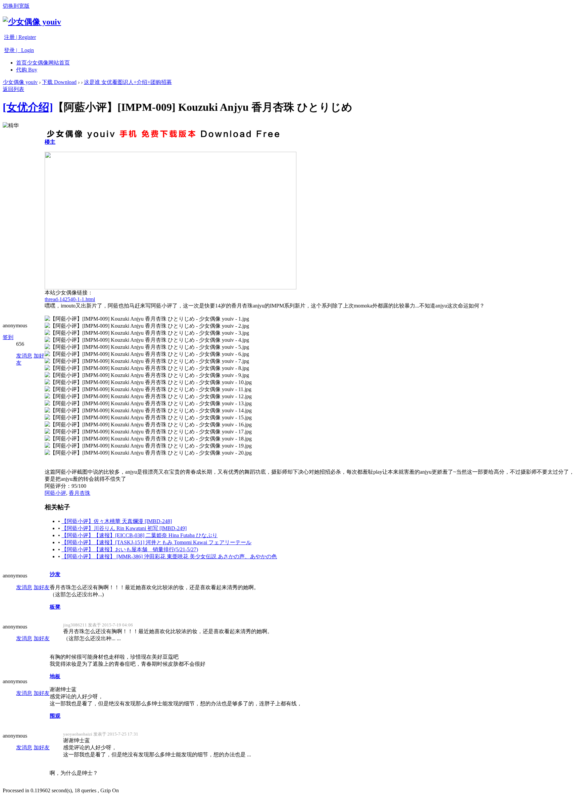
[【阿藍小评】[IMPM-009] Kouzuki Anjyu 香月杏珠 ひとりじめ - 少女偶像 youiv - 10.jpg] (148, 382)
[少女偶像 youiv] (32, 21)
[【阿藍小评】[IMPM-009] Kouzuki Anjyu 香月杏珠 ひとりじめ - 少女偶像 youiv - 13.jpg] (148, 403)
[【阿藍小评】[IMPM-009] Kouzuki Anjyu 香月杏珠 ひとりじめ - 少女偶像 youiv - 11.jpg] (148, 389)
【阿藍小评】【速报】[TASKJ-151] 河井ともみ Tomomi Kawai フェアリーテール (156, 542)
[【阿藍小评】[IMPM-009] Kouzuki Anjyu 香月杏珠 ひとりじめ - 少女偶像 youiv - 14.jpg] (148, 410)
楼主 (50, 142)
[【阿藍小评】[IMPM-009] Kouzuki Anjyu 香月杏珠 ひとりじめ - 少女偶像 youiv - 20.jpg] (148, 453)
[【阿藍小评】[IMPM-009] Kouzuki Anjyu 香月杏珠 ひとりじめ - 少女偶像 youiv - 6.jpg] (147, 354)
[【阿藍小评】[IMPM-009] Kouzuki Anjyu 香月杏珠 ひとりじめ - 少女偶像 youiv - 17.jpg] (148, 431)
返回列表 (13, 89)
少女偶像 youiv (20, 82)
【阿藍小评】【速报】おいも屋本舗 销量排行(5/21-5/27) (129, 549)
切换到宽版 (16, 6)
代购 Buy (26, 70)
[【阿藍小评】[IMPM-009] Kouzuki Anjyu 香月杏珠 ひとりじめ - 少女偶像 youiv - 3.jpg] (147, 333)
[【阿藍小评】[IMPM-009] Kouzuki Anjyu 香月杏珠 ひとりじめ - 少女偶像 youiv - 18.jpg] (148, 438)
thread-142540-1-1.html (70, 299)
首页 (43, 62)
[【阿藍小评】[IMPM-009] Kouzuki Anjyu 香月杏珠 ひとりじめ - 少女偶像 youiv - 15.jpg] (148, 417)
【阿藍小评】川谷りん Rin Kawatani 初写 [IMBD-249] (124, 528)
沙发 (55, 574)
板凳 (55, 607)
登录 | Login (19, 50)
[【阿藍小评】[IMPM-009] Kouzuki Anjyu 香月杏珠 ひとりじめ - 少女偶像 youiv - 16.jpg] (148, 424)
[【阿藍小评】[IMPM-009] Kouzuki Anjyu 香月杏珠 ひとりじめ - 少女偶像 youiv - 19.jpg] (148, 446)
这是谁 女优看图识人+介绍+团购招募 (128, 82)
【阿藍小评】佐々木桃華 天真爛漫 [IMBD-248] (116, 521)
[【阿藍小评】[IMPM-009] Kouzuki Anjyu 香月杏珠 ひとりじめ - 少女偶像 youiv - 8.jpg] (147, 368)
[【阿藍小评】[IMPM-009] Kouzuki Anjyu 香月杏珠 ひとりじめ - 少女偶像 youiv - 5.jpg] (147, 347)
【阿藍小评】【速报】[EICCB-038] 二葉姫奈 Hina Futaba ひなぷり (139, 535)
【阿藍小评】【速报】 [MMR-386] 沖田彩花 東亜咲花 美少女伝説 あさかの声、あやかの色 (169, 556)
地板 (55, 676)
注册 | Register (20, 37)
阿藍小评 (55, 493)
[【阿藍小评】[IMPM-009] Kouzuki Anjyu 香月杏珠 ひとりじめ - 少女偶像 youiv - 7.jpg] (147, 361)
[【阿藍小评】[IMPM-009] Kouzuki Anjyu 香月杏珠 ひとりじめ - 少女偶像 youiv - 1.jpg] (147, 319)
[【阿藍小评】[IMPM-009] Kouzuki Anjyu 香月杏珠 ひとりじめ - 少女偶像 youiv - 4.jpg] (147, 340)
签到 (8, 337)
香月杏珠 (79, 493)
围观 (55, 716)
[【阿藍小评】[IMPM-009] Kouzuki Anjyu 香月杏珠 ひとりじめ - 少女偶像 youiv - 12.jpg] (148, 396)
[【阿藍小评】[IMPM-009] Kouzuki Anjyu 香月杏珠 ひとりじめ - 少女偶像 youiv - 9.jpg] (147, 375)
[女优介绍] (28, 107)
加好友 (42, 587)
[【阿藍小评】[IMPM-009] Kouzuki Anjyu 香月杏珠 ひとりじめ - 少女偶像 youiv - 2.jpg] (147, 326)
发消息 (24, 356)
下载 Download (59, 82)
